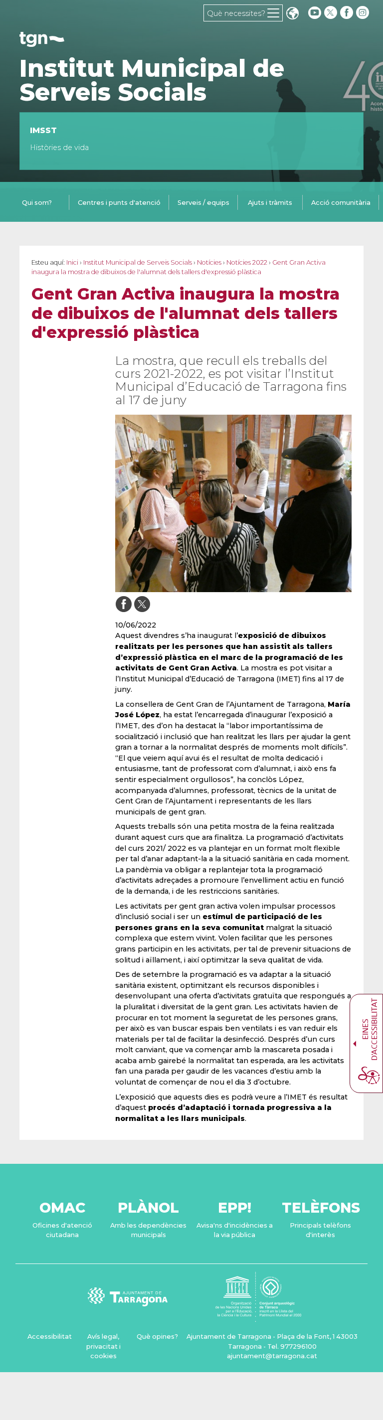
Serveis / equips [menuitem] (203, 202)
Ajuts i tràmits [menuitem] (270, 202)
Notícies (209, 262)
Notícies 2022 (246, 262)
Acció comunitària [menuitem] (341, 202)
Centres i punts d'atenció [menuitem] (119, 202)
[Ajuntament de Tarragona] (41, 42)
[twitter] (332, 12)
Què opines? (157, 1336)
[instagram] (364, 12)
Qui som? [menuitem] (37, 202)
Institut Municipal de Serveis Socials (151, 80)
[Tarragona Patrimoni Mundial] (258, 1317)
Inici (72, 262)
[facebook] (348, 12)
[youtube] (315, 12)
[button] (292, 14)
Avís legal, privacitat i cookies (103, 1346)
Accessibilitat (49, 1336)
